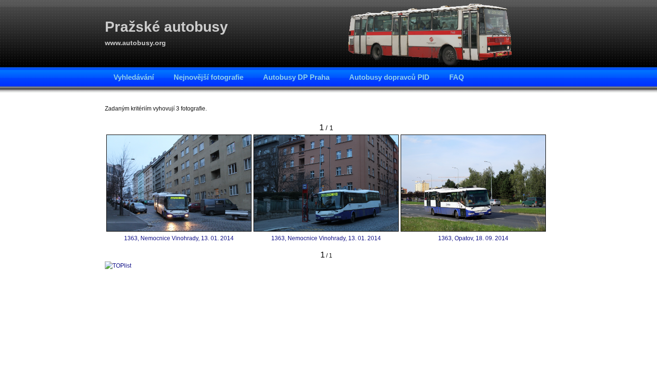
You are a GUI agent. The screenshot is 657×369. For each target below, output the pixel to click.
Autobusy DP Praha (296, 77)
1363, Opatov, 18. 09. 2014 (473, 238)
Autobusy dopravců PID (389, 77)
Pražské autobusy (166, 27)
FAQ (456, 77)
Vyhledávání (134, 77)
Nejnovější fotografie (208, 77)
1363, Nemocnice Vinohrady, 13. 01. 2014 (179, 238)
